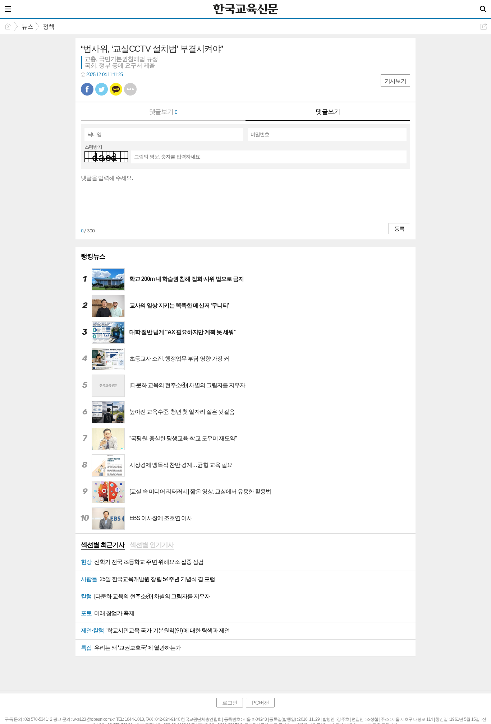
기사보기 (395, 81)
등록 (399, 229)
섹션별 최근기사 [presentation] (103, 544)
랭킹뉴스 (93, 256)
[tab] (102, 545)
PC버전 (260, 703)
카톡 (116, 89)
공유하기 (483, 26)
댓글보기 (163, 111)
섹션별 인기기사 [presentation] (152, 544)
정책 (48, 26)
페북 (87, 89)
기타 (130, 89)
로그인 (229, 703)
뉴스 (27, 26)
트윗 (101, 89)
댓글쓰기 (328, 111)
